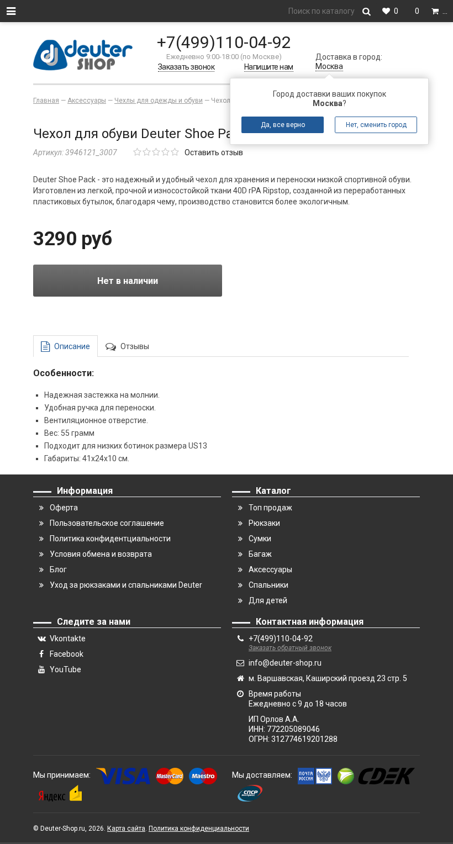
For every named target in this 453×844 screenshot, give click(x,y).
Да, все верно (283, 125)
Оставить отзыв (214, 152)
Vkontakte (68, 638)
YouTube (65, 669)
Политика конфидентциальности (110, 538)
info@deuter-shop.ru (285, 662)
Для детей (268, 600)
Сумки (260, 538)
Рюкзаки (264, 523)
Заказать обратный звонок (290, 648)
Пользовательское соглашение (107, 523)
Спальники (268, 585)
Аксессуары (270, 569)
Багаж (260, 554)
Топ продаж (270, 507)
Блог (58, 569)
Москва (329, 66)
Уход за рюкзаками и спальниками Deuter (126, 585)
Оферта (64, 507)
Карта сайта (126, 828)
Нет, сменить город (376, 125)
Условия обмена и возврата (101, 554)
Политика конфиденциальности (199, 828)
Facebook (66, 654)
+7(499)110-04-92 (224, 42)
